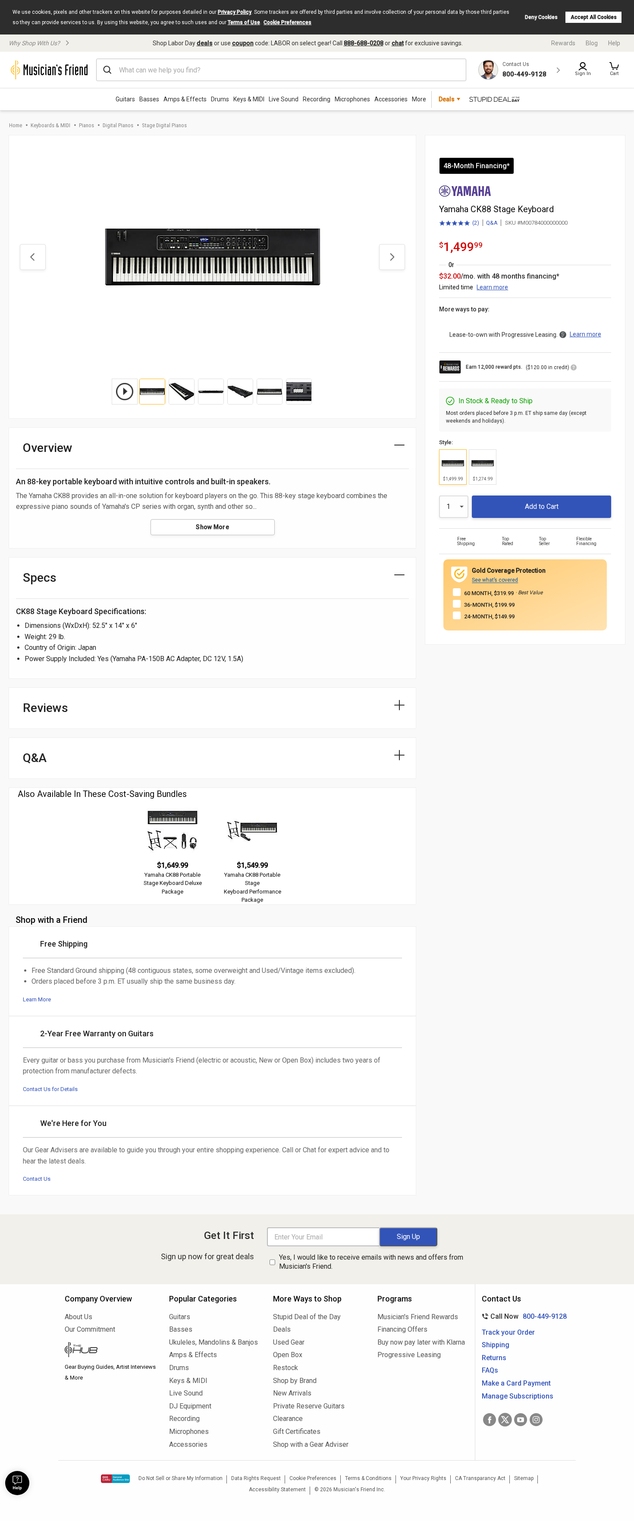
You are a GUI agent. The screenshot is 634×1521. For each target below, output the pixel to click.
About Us (78, 1317)
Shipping (495, 1345)
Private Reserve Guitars (309, 1406)
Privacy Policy (234, 12)
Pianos (86, 125)
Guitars (125, 99)
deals (205, 43)
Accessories (391, 99)
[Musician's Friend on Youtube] (520, 1419)
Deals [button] (447, 99)
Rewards (563, 43)
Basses (149, 99)
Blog (592, 43)
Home (15, 125)
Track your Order (508, 1332)
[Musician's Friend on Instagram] (536, 1419)
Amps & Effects (185, 99)
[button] (614, 70)
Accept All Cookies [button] (594, 17)
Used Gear (288, 1342)
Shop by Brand (295, 1381)
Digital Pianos (118, 125)
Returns (494, 1358)
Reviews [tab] (45, 708)
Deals (282, 1329)
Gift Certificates (296, 1431)
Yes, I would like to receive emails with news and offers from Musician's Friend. (371, 1261)
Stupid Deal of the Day (307, 1317)
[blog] (110, 1350)
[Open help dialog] (17, 1483)
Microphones (352, 99)
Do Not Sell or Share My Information (180, 1478)
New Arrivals (292, 1393)
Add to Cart (542, 506)
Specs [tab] (39, 578)
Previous (33, 257)
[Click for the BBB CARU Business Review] (115, 1478)
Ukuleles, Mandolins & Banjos (213, 1342)
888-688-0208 (363, 43)
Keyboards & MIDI (50, 125)
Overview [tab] (47, 448)
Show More (212, 527)
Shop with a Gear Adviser (310, 1444)
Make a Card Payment (516, 1383)
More (419, 99)
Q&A (492, 223)
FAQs (490, 1370)
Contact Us (36, 1179)
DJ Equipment (190, 1406)
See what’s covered (495, 580)
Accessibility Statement (277, 1490)
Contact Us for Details (50, 1089)
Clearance (288, 1418)
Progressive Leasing (409, 1355)
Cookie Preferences (287, 22)
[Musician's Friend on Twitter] (505, 1419)
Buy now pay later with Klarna (421, 1342)
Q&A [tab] (35, 758)
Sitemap (524, 1478)
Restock (285, 1368)
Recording (316, 99)
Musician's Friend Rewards (417, 1317)
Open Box (287, 1355)
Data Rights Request (256, 1478)
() (459, 223)
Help (614, 43)
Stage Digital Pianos (164, 125)
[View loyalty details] (574, 369)
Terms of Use (244, 22)
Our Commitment (90, 1329)
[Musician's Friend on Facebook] (489, 1419)
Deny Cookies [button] (541, 17)
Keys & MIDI (248, 99)
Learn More (37, 999)
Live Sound (283, 99)
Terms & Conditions (368, 1478)
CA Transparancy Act (480, 1478)
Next (392, 257)
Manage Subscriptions (517, 1396)
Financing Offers (402, 1329)
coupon (243, 43)
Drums (220, 99)
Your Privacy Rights (423, 1478)
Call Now (522, 1316)
